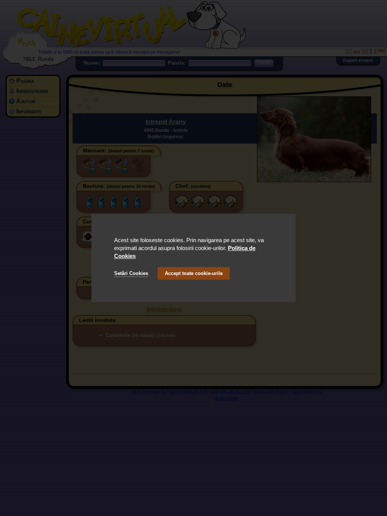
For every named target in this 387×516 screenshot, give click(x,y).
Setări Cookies (131, 273)
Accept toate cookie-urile (194, 273)
